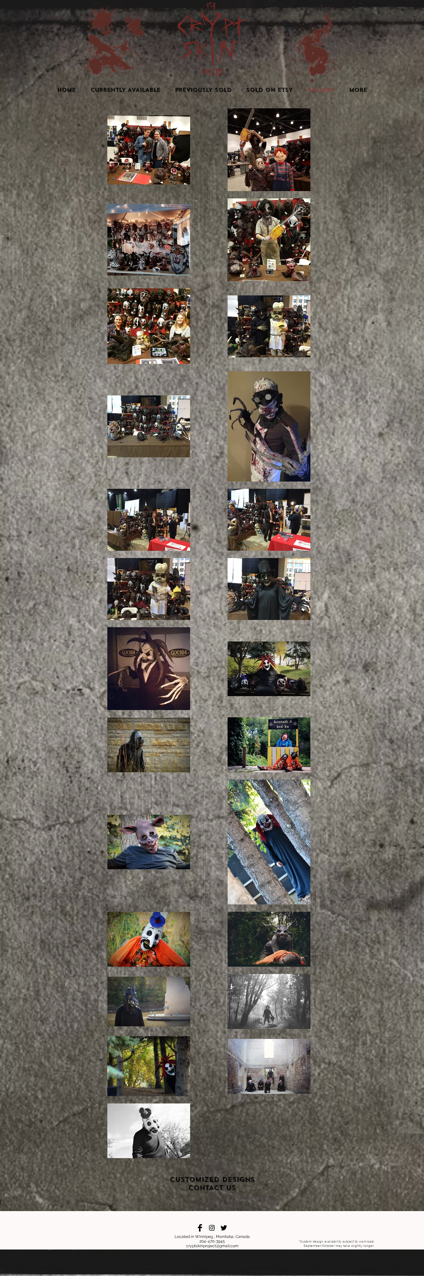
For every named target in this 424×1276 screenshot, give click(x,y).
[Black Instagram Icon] (212, 1228)
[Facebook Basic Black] (200, 1228)
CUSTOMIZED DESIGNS (212, 1179)
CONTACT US (212, 1188)
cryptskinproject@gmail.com (212, 1246)
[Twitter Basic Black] (224, 1228)
